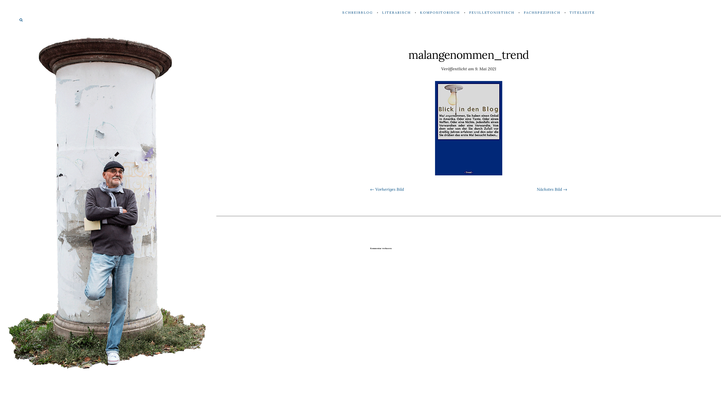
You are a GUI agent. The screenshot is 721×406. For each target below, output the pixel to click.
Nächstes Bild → (552, 189)
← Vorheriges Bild (387, 189)
